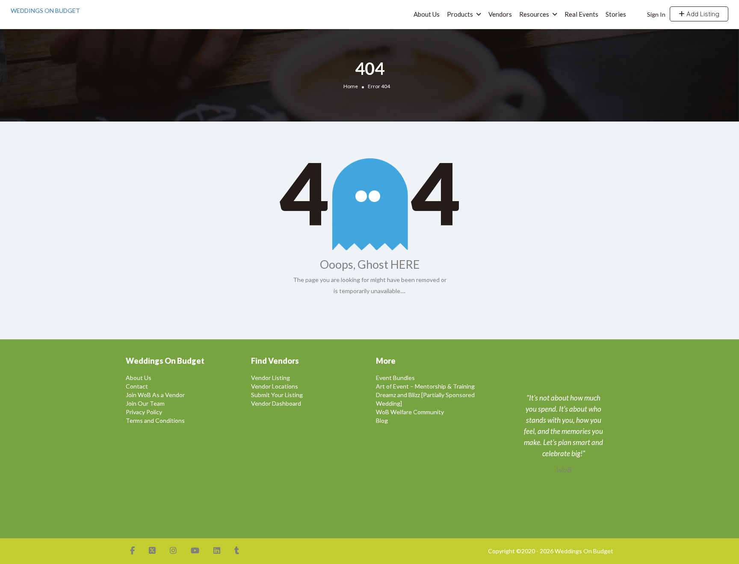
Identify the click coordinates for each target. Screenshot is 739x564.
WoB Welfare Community (410, 412)
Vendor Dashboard (276, 403)
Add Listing (702, 14)
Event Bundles (395, 377)
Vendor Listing (270, 377)
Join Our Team (145, 403)
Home (350, 86)
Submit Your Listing (277, 394)
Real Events (581, 14)
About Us (427, 14)
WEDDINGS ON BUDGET (45, 10)
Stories (616, 14)
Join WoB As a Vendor (155, 394)
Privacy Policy (144, 412)
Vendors (500, 14)
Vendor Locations (274, 386)
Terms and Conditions (155, 420)
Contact (137, 386)
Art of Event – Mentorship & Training (425, 386)
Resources (534, 14)
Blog (382, 420)
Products (460, 14)
